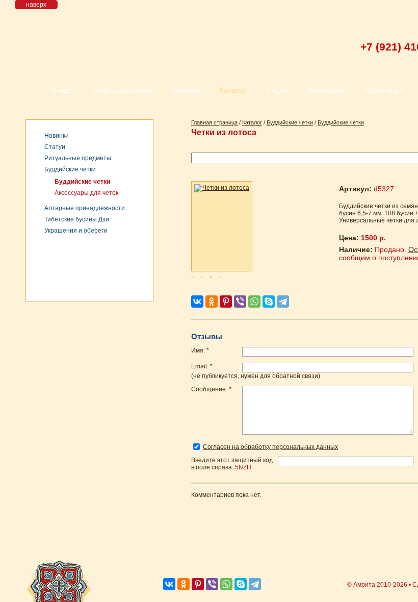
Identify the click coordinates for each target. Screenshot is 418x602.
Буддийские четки (70, 169)
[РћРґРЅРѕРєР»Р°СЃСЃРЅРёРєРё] (211, 301)
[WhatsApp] (254, 301)
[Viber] (240, 301)
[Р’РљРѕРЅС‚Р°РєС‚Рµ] (197, 301)
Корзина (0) (384, 90)
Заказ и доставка (121, 90)
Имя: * (200, 350)
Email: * (202, 366)
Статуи (54, 146)
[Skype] (269, 301)
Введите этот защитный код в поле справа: (232, 464)
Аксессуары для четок (86, 192)
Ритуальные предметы (77, 158)
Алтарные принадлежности (84, 208)
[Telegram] (283, 301)
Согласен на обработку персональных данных (270, 446)
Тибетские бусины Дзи (76, 219)
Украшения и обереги (75, 230)
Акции (277, 90)
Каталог (233, 90)
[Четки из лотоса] (221, 226)
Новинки (185, 90)
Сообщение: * (211, 389)
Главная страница (214, 122)
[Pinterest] (226, 301)
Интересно (326, 90)
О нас (61, 90)
